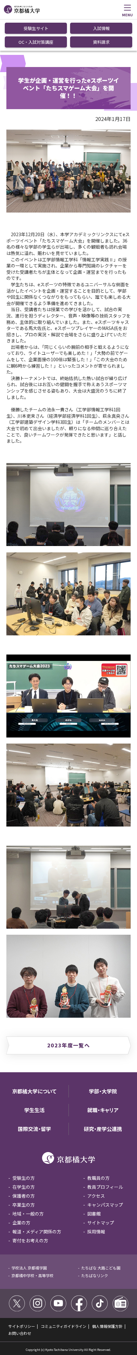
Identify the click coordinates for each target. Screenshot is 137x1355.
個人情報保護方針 (107, 1326)
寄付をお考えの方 (30, 1240)
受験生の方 (23, 1178)
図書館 (94, 1213)
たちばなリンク (94, 1275)
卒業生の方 (23, 1205)
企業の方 (21, 1222)
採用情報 (96, 1231)
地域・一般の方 (28, 1213)
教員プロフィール (105, 1187)
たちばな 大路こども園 (100, 1267)
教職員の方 (98, 1178)
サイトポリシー (21, 1326)
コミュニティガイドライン (63, 1326)
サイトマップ (100, 1222)
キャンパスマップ (105, 1205)
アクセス (96, 1196)
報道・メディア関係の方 (36, 1231)
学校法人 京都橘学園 (29, 1267)
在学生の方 (23, 1187)
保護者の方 (23, 1196)
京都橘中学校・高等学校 (32, 1275)
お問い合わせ (19, 1333)
